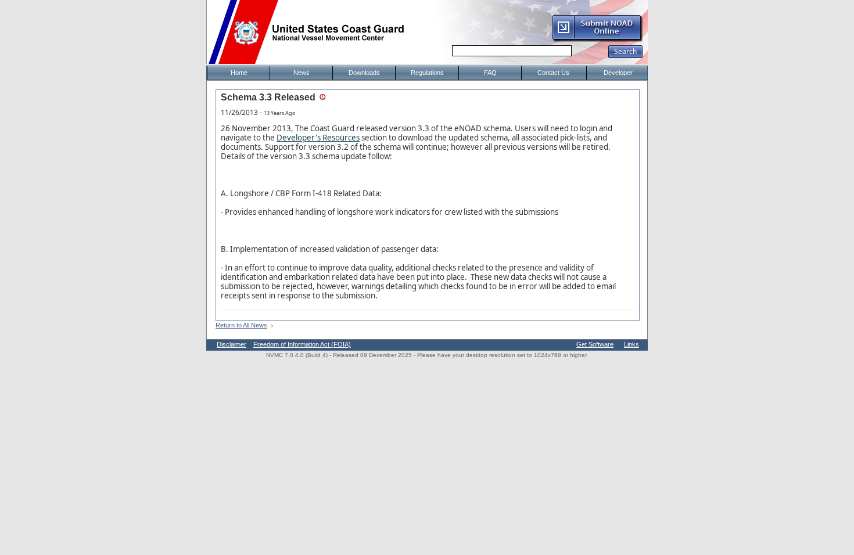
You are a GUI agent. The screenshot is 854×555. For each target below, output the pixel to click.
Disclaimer (231, 344)
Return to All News (241, 325)
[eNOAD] (597, 40)
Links (631, 344)
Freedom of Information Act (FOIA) (302, 344)
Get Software (594, 344)
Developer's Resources (318, 137)
